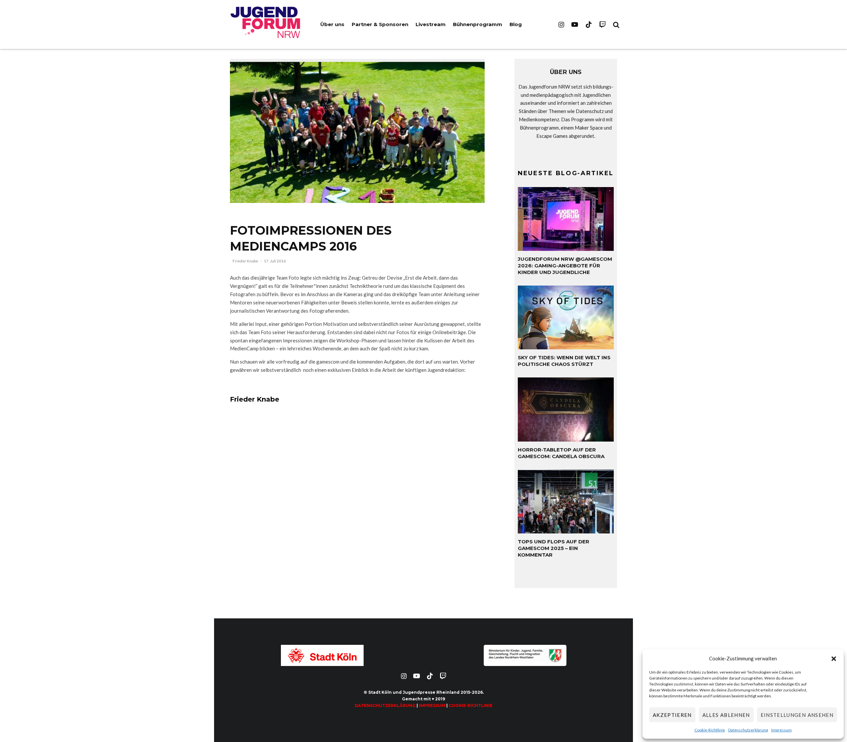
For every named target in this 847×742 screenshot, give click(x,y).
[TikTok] (589, 24)
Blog (516, 24)
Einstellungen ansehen (797, 715)
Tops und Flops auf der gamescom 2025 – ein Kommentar (553, 548)
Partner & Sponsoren (380, 24)
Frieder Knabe (245, 260)
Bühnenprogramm (477, 24)
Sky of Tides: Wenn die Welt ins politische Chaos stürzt (564, 360)
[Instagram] (561, 24)
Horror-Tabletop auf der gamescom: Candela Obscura (561, 453)
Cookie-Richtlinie (709, 729)
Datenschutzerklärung (748, 729)
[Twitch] (602, 24)
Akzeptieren (672, 715)
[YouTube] (575, 24)
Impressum (781, 729)
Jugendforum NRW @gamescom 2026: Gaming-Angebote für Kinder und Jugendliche (565, 265)
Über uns (332, 24)
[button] (833, 658)
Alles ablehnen (726, 715)
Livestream (431, 24)
